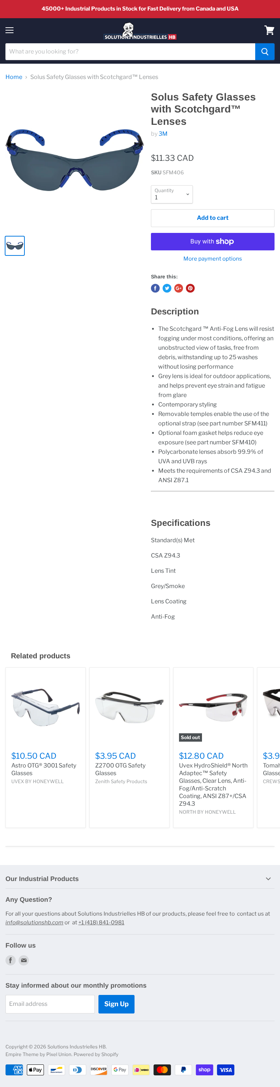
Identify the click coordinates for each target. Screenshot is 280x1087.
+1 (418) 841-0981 (101, 922)
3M (163, 133)
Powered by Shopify (96, 1054)
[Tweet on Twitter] (167, 288)
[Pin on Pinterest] (190, 288)
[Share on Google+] (178, 288)
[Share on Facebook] (155, 288)
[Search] (265, 51)
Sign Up (116, 1004)
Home (13, 77)
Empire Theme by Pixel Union (38, 1054)
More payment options (212, 259)
